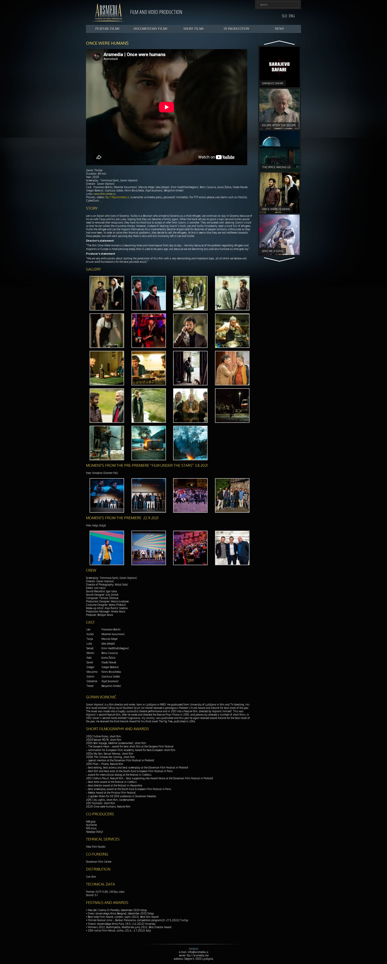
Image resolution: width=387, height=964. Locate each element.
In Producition (236, 28)
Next (279, 43)
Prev (279, 259)
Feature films (107, 28)
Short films (193, 28)
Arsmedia (108, 12)
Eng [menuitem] (292, 15)
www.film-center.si (104, 193)
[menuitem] (284, 16)
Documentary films (151, 28)
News (279, 28)
